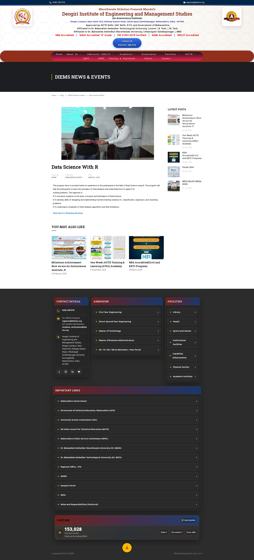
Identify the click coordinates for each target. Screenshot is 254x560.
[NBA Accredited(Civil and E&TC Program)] (146, 247)
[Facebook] (59, 371)
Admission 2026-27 (99, 54)
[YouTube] (79, 371)
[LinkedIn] (72, 371)
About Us (72, 54)
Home (59, 54)
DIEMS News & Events (76, 95)
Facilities (170, 54)
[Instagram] (65, 371)
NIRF (102, 58)
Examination (149, 54)
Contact (166, 58)
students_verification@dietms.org (74, 328)
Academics (126, 54)
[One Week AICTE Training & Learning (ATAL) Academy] (107, 247)
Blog (62, 95)
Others (148, 58)
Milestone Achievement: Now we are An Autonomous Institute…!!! (69, 266)
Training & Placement (122, 58)
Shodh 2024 (188, 167)
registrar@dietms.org (72, 321)
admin (54, 177)
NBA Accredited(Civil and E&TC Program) (192, 155)
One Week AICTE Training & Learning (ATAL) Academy (190, 139)
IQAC (86, 58)
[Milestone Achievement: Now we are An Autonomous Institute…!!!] (69, 247)
